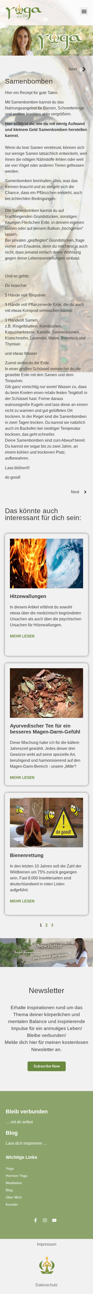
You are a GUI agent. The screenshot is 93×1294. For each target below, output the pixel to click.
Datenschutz (46, 1285)
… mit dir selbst (19, 1122)
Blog (9, 1190)
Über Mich (14, 1197)
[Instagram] (45, 1220)
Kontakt (12, 1204)
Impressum (46, 1244)
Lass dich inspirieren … (26, 1143)
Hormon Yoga (16, 1176)
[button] (84, 11)
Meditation (14, 1183)
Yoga (10, 1168)
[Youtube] (54, 1220)
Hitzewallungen (28, 596)
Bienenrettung (26, 855)
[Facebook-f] (35, 1220)
